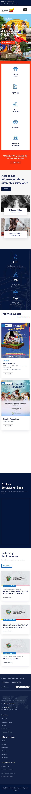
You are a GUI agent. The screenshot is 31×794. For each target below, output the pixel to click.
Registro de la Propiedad (15, 144)
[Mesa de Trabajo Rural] (15, 398)
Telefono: (10, 707)
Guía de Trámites (16, 682)
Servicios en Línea (13, 678)
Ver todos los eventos (23, 317)
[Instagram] (19, 687)
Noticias (4, 754)
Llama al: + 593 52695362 (7, 1)
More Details (8, 374)
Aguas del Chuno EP (15, 93)
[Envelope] (28, 687)
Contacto (5, 757)
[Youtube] (25, 687)
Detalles (15, 214)
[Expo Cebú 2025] (15, 340)
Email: (10, 709)
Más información (8, 42)
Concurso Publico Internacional (15, 234)
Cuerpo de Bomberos (7, 776)
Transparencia (5, 682)
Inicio (3, 741)
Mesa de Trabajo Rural (11, 419)
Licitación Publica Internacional (15, 211)
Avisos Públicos (17, 656)
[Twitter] (22, 687)
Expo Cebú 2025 (9, 363)
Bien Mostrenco (8, 656)
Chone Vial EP (15, 75)
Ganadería (6, 360)
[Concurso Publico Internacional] (15, 227)
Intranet (3, 678)
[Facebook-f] (17, 687)
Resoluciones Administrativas (11, 589)
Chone (4, 744)
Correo (22, 678)
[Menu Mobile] (25, 9)
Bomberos (15, 127)
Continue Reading (7, 597)
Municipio (5, 747)
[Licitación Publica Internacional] (15, 203)
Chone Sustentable (15, 110)
